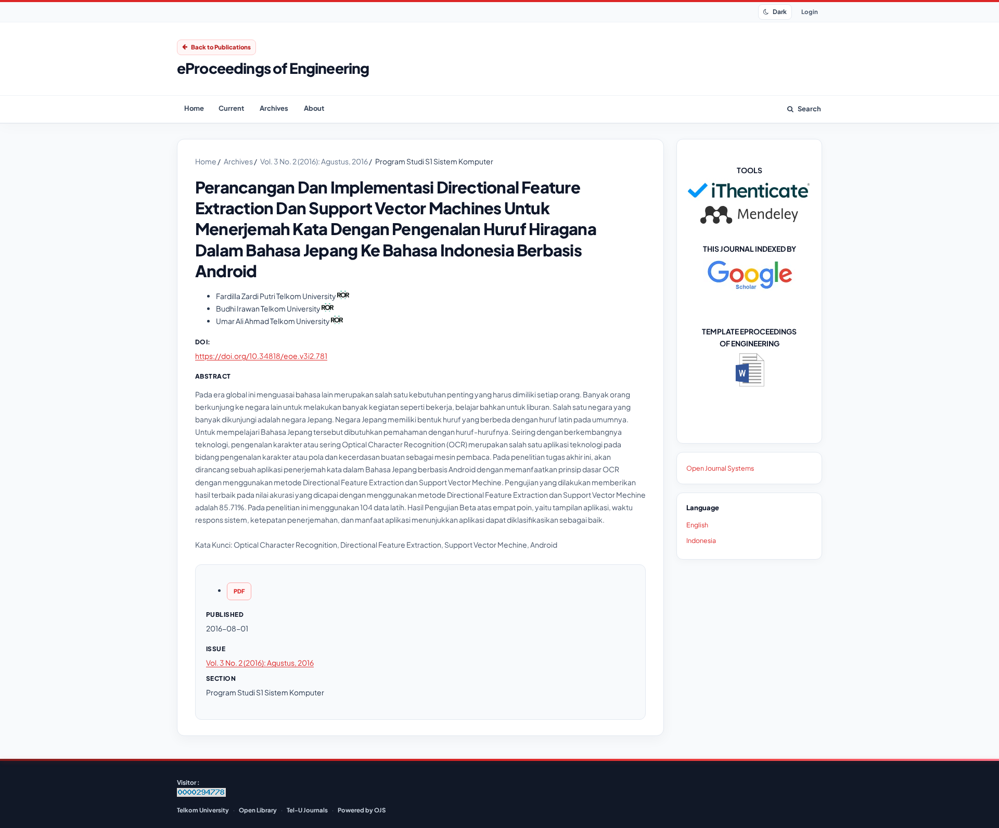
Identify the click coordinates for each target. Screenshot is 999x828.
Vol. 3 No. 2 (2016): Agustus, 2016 (314, 161)
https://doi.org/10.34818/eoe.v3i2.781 (261, 355)
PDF (239, 591)
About (314, 108)
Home (194, 108)
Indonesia (701, 540)
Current (231, 108)
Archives (274, 108)
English (697, 525)
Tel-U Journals (307, 810)
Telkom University (203, 810)
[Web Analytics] (201, 794)
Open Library (258, 810)
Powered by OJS (362, 810)
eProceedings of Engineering (273, 68)
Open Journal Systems (720, 468)
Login (809, 12)
